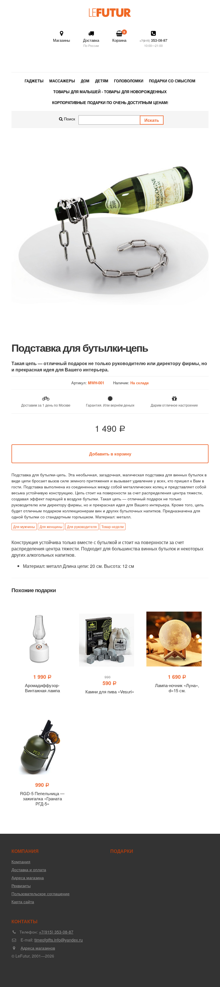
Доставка (91, 42)
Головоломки (128, 80)
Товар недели (112, 526)
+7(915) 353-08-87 (56, 932)
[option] (110, 235)
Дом (85, 80)
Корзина (119, 36)
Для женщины (51, 526)
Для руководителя (82, 526)
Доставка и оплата (28, 869)
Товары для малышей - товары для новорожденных (110, 91)
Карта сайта (22, 901)
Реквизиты (21, 885)
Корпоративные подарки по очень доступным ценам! (110, 102)
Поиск (69, 119)
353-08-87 (153, 42)
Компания (20, 861)
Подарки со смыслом (172, 80)
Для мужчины (24, 526)
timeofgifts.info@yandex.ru (58, 940)
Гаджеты (34, 80)
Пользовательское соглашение (40, 893)
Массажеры (62, 80)
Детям (101, 80)
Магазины (61, 40)
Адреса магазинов (38, 948)
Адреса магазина (27, 877)
